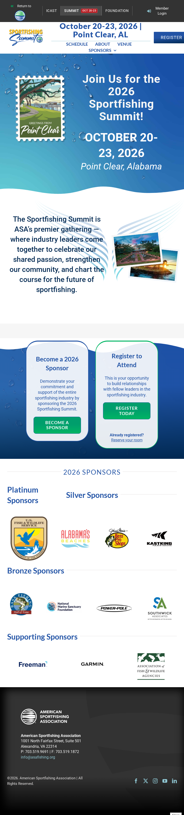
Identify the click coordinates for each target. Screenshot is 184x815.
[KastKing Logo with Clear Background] (159, 531)
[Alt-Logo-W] (45, 710)
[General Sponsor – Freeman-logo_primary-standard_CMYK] (33, 663)
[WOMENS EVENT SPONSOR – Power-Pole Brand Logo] (114, 605)
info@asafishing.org (38, 757)
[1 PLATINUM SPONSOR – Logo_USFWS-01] (29, 518)
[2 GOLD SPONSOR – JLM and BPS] (117, 529)
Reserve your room (127, 440)
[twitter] (145, 781)
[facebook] (136, 781)
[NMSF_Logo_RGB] (64, 602)
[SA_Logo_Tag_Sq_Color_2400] (160, 597)
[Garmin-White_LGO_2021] (92, 661)
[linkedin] (174, 781)
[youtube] (164, 781)
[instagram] (155, 781)
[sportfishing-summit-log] (26, 31)
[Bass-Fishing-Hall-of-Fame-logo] (21, 595)
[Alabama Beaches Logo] (75, 531)
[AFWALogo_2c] (151, 654)
